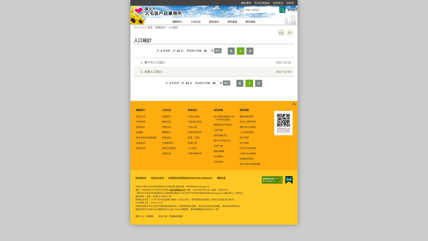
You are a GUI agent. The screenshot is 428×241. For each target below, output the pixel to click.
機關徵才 (166, 132)
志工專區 (244, 143)
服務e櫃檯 (219, 151)
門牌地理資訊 (195, 132)
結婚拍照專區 (247, 158)
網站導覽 (246, 3)
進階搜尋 (292, 9)
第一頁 (231, 51)
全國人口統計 (216, 71)
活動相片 (166, 116)
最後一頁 (249, 51)
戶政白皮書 (193, 116)
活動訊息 (166, 127)
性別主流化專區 (248, 148)
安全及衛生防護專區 (250, 164)
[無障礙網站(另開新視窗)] (272, 180)
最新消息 (166, 121)
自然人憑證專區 (248, 121)
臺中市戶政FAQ (222, 140)
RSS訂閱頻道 (262, 3)
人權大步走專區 (248, 153)
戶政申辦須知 (195, 153)
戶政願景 (140, 121)
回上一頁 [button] (290, 32)
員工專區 (244, 137)
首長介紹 (140, 116)
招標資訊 (166, 137)
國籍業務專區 (247, 116)
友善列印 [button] (281, 32)
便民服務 (232, 21)
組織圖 (139, 132)
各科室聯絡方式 (177, 190)
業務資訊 (214, 21)
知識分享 (192, 143)
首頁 (149, 27)
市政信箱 (218, 161)
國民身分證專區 (248, 127)
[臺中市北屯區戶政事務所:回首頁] (183, 12)
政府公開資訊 (169, 148)
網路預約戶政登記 (223, 124)
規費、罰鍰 (193, 137)
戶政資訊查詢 (195, 121)
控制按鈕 (294, 104)
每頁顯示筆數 (194, 50)
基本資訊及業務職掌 (146, 137)
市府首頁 (278, 3)
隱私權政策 (140, 178)
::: (129, 1)
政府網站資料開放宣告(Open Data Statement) (190, 178)
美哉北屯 (140, 148)
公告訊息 (196, 21)
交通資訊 (140, 143)
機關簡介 (178, 21)
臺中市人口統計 (216, 62)
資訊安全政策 (157, 178)
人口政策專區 (247, 132)
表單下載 (218, 146)
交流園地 (218, 156)
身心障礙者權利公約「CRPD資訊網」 (224, 118)
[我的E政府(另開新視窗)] (289, 180)
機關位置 (221, 178)
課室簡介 (140, 127)
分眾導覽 (218, 130)
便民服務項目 (221, 135)
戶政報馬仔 (168, 143)
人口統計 (173, 27)
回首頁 (290, 3)
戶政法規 (192, 127)
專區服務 (250, 21)
